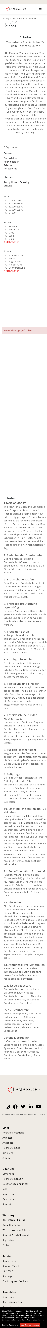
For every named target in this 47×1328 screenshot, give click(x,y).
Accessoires (10, 168)
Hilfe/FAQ (8, 1271)
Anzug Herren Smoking (17, 182)
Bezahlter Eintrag (12, 1224)
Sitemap (7, 1276)
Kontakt (7, 1204)
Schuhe (8, 165)
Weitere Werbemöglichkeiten (19, 1230)
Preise (6, 1245)
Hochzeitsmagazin (13, 1178)
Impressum (9, 1193)
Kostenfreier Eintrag (14, 1219)
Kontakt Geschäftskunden (17, 1235)
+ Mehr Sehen (11, 241)
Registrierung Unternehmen (18, 1307)
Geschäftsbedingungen (16, 1183)
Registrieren (9, 1240)
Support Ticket (11, 1266)
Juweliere (8, 1152)
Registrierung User (13, 1302)
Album (6, 1157)
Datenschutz (10, 1199)
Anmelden (8, 1297)
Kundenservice (11, 1261)
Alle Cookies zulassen (30, 1325)
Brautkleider (11, 158)
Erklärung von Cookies (15, 1281)
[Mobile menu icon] (40, 9)
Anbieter (7, 1137)
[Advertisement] (23, 299)
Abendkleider (11, 161)
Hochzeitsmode (20, 18)
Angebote (8, 1142)
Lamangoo (6, 18)
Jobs (5, 1188)
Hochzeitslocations (13, 1132)
